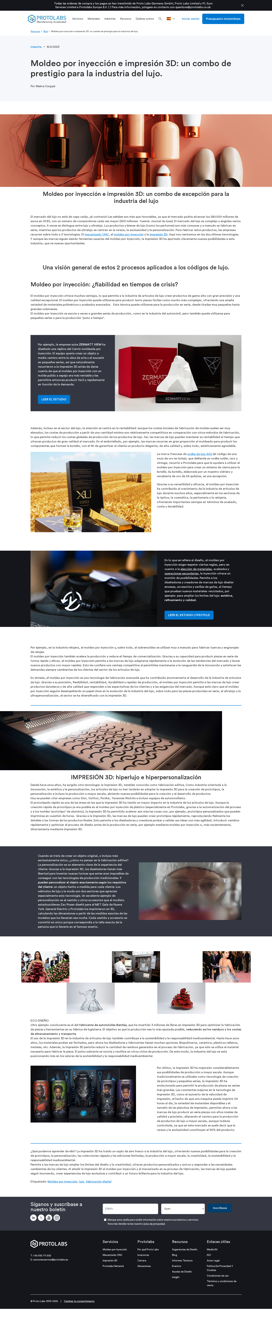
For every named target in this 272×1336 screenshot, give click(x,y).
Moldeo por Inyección (115, 1249)
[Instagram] (57, 1218)
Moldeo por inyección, (63, 1181)
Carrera (141, 1260)
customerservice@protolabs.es (50, 1259)
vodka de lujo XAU (199, 454)
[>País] (172, 19)
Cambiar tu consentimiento (79, 1301)
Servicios (110, 1242)
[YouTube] (49, 1218)
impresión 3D (158, 234)
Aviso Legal (213, 1260)
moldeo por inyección (129, 234)
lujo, (82, 1181)
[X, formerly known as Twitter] (41, 1218)
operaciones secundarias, (181, 573)
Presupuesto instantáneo (223, 18)
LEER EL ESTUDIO (54, 399)
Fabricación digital (98, 1181)
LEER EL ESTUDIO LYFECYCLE (189, 615)
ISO (209, 1255)
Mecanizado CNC (112, 1255)
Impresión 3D (110, 1260)
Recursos (35, 31)
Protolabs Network (113, 1266)
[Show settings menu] (230, 917)
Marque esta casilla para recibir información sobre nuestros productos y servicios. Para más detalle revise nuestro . (153, 1222)
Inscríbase (220, 1208)
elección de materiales (196, 569)
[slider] (187, 917)
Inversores (143, 1255)
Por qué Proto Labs (148, 1249)
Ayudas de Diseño (182, 1271)
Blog (45, 31)
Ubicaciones (144, 1266)
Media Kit (212, 1249)
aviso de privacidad (154, 1224)
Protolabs (145, 1242)
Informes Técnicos (182, 1260)
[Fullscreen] (237, 917)
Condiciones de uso (218, 1276)
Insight (175, 1277)
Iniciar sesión (190, 18)
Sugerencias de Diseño (184, 1249)
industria (36, 47)
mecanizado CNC (97, 234)
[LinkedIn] (34, 1218)
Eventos (176, 1266)
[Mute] (223, 917)
